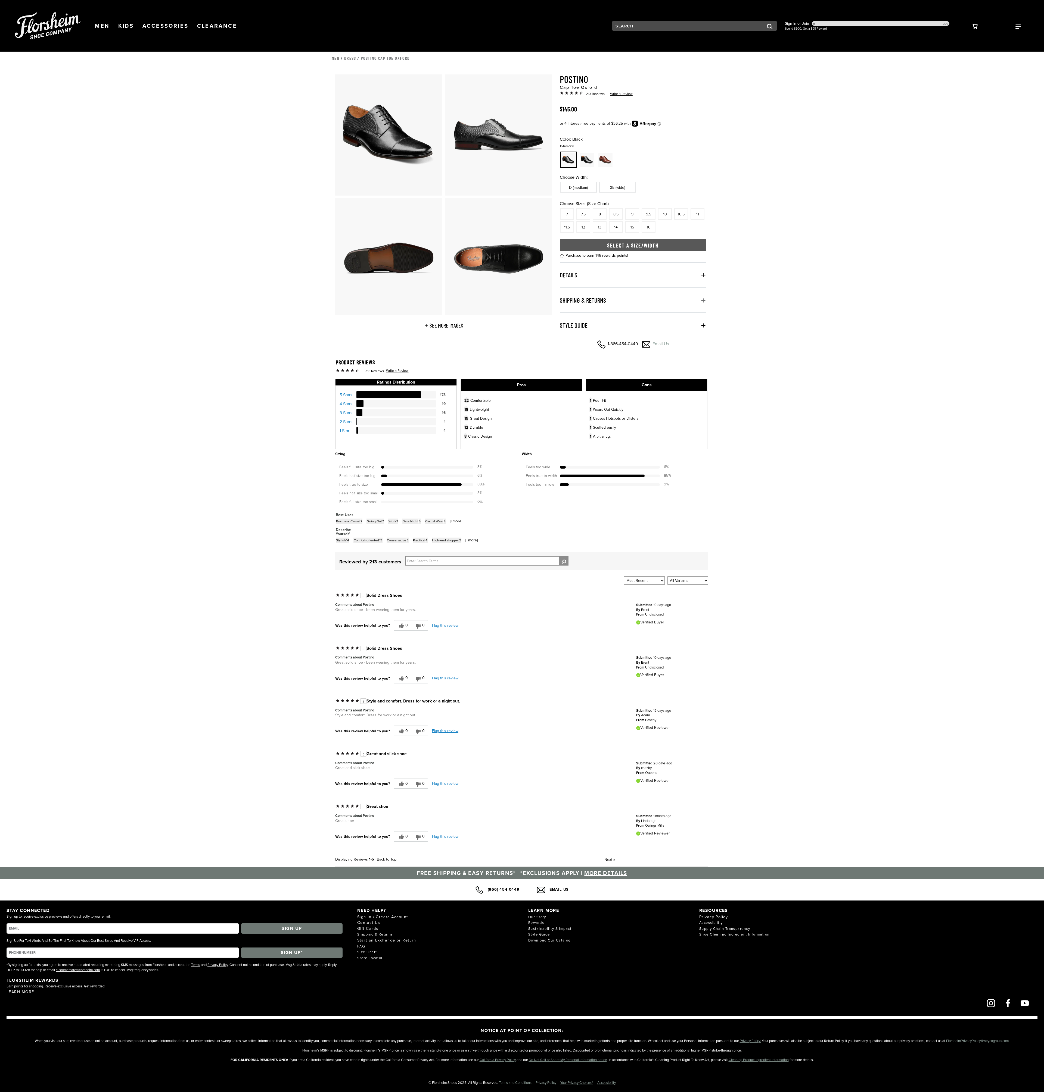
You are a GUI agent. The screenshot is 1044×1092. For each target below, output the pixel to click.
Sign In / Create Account (382, 917)
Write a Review (621, 93)
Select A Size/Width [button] (633, 245)
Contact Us (368, 922)
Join (805, 23)
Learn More (20, 991)
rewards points (614, 255)
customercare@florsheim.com (78, 969)
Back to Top (386, 859)
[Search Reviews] (563, 561)
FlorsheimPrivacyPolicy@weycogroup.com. (977, 1040)
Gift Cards (367, 928)
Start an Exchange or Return (386, 940)
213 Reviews (595, 93)
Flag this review (445, 625)
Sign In (790, 23)
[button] (102, 26)
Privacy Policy (217, 964)
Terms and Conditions (515, 1082)
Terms (195, 964)
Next (609, 859)
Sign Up (292, 928)
